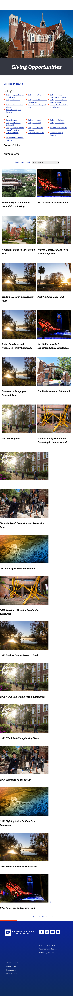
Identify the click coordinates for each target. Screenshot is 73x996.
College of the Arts (34, 95)
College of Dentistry (35, 120)
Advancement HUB (47, 945)
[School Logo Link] (20, 932)
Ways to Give (11, 153)
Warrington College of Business (13, 111)
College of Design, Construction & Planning (58, 96)
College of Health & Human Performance (37, 101)
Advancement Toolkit (48, 949)
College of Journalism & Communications (58, 101)
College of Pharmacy (57, 123)
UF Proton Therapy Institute (56, 134)
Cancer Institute (11, 120)
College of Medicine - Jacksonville (13, 124)
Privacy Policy (12, 973)
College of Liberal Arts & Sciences (14, 106)
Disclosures (11, 970)
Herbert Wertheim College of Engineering (59, 106)
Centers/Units (12, 145)
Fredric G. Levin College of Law (37, 106)
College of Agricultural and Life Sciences (15, 96)
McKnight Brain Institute (58, 128)
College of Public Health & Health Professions (15, 129)
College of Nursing (34, 123)
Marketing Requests (47, 952)
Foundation (11, 966)
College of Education (13, 100)
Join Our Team (12, 962)
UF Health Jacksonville (36, 133)
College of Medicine (57, 120)
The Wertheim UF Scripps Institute (14, 139)
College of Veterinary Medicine (35, 129)
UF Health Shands (12, 133)
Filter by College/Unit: (22, 162)
